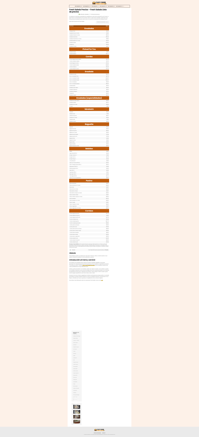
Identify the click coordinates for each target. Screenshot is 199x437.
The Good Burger (76, 394)
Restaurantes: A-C (78, 6)
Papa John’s (75, 375)
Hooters (74, 353)
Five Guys (75, 349)
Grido (74, 351)
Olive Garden (75, 370)
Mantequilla (75, 366)
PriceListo (106, 249)
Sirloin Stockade (76, 388)
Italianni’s (75, 357)
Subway (74, 392)
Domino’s (74, 344)
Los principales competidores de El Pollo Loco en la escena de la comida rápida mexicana (76, 415)
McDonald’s (75, 368)
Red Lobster (75, 386)
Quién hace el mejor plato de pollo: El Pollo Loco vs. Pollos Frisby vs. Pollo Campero (76, 401)
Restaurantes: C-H (87, 6)
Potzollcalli (75, 381)
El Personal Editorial (77, 421)
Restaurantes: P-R (103, 6)
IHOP (74, 355)
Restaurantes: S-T (111, 6)
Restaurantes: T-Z (119, 6)
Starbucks (75, 390)
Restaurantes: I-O (95, 6)
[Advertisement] (89, 289)
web (102, 280)
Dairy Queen (75, 342)
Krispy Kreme (75, 362)
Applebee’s (75, 333)
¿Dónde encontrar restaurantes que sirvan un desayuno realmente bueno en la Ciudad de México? (76, 410)
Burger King (75, 338)
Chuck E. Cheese (76, 340)
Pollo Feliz (75, 379)
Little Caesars (75, 364)
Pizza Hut (75, 377)
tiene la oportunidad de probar (88, 265)
